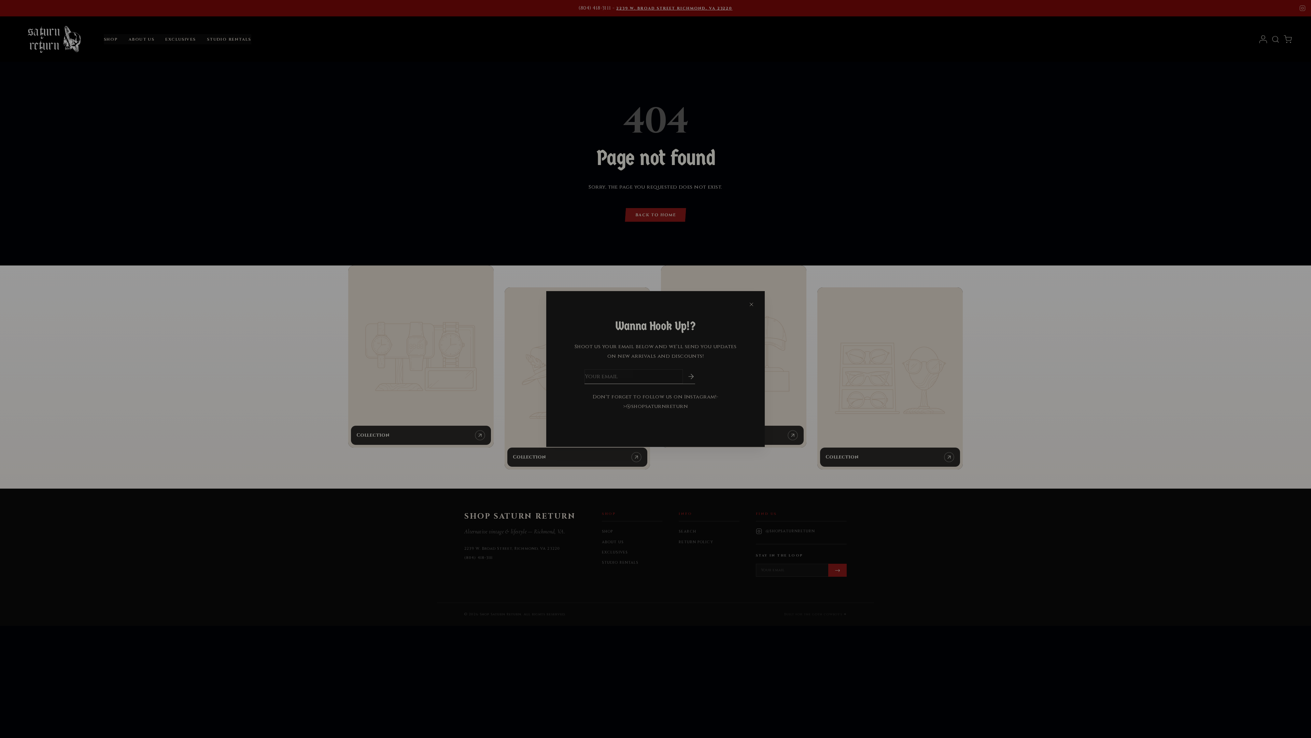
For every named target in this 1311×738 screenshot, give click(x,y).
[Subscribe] (686, 376)
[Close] (751, 304)
